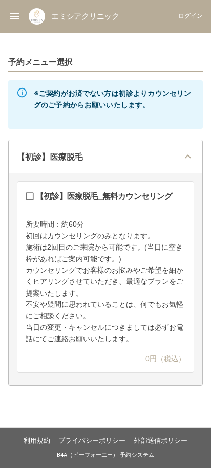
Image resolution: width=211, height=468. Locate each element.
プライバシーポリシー (91, 440)
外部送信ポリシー (160, 440)
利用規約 (37, 440)
